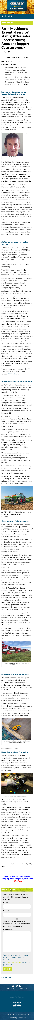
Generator (22, 1018)
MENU (10, 16)
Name (6, 903)
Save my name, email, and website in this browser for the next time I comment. (16, 923)
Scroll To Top (15, 997)
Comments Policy (14, 962)
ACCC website (12, 374)
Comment (8, 929)
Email (6, 911)
